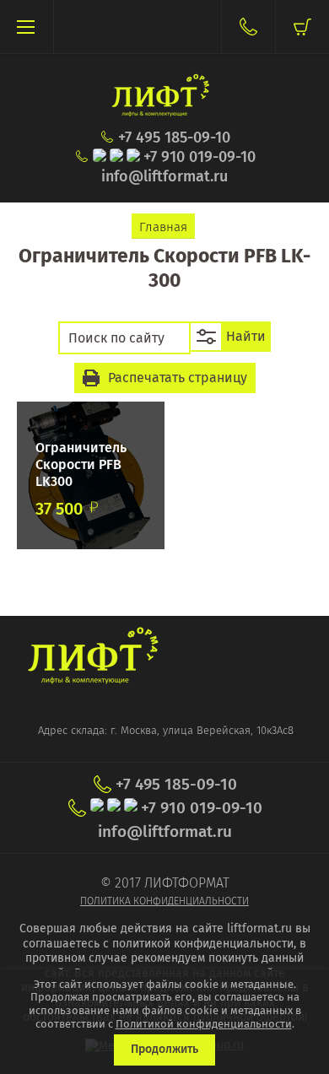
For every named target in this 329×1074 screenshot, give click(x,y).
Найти (246, 336)
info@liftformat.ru (164, 176)
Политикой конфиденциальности (204, 1023)
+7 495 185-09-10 (174, 138)
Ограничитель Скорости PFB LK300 (81, 464)
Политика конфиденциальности (164, 901)
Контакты (248, 26)
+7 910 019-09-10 (199, 157)
